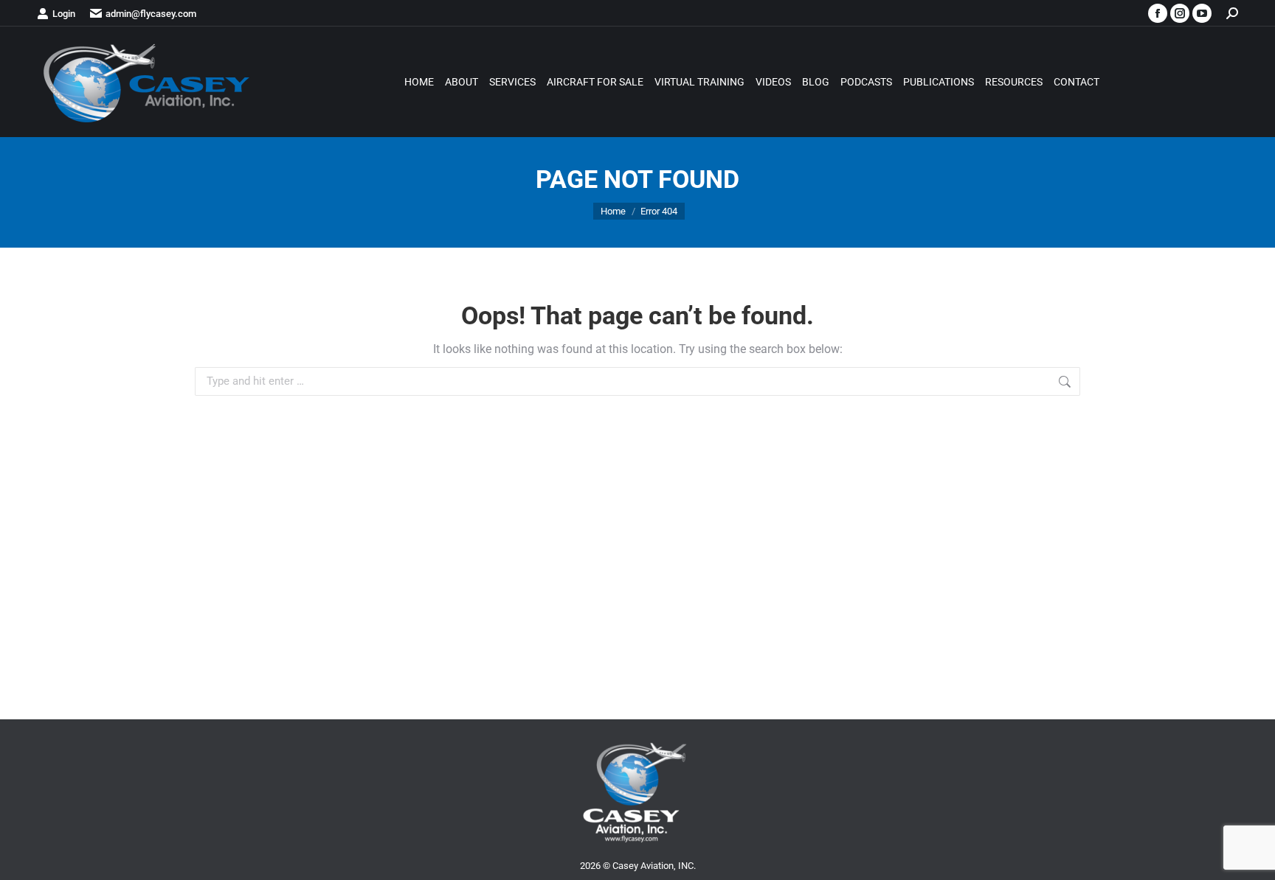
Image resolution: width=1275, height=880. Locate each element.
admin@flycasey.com (151, 13)
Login (63, 13)
